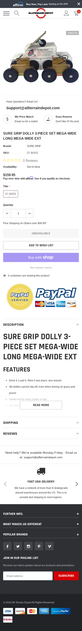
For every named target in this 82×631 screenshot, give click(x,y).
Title (6, 186)
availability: (10, 166)
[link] (7, 546)
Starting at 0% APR (47, 4)
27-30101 (10, 193)
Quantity (8, 204)
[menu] (6, 13)
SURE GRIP (34, 146)
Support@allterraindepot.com (33, 108)
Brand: (7, 146)
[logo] (41, 13)
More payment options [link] (41, 267)
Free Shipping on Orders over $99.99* (25, 223)
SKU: (6, 152)
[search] (16, 13)
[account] (66, 13)
